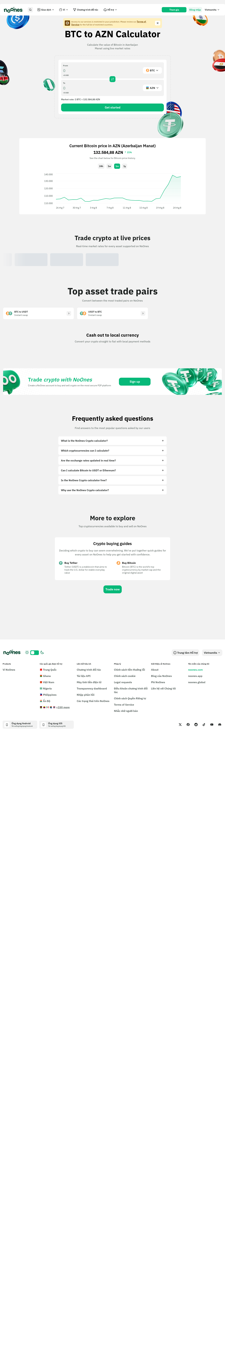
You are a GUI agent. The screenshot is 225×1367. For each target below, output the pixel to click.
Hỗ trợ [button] (110, 9)
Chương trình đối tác (87, 9)
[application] (112, 191)
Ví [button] (64, 9)
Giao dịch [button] (46, 9)
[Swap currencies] (112, 79)
